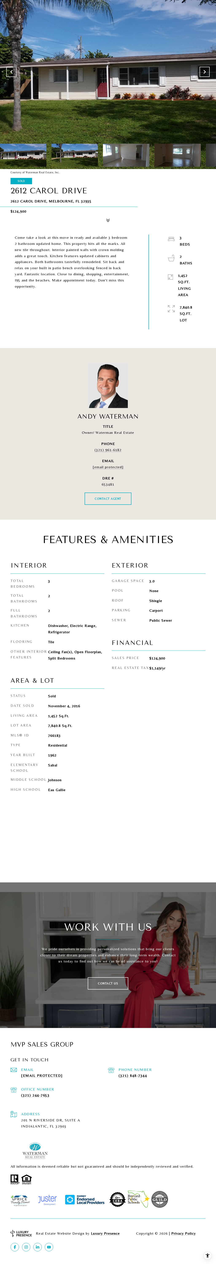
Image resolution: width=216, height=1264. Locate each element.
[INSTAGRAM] (26, 1247)
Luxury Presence (105, 1233)
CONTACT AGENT (108, 498)
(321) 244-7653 (35, 1095)
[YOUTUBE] (49, 1247)
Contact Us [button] (108, 983)
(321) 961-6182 (108, 450)
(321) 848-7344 (133, 1075)
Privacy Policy (183, 1233)
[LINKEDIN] (37, 1247)
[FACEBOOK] (15, 1247)
